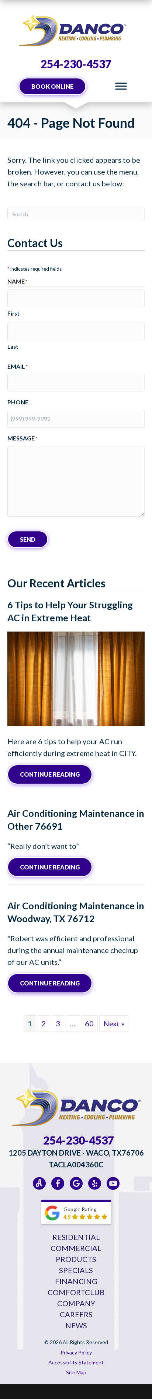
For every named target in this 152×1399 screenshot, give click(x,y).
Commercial (76, 1248)
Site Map (76, 1372)
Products (76, 1259)
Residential (76, 1237)
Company (76, 1303)
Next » (113, 1023)
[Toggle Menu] (121, 86)
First (13, 313)
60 (89, 1023)
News (76, 1325)
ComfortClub (76, 1292)
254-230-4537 (76, 63)
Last (12, 346)
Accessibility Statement (76, 1362)
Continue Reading (56, 774)
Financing (76, 1281)
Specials (76, 1270)
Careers (76, 1314)
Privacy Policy (76, 1352)
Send (27, 539)
